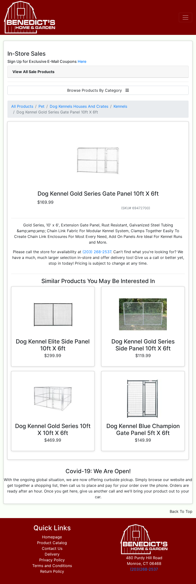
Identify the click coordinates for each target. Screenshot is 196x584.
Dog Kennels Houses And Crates (79, 106)
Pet (41, 106)
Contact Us (52, 548)
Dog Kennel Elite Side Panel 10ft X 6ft (53, 345)
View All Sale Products (33, 71)
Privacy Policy (52, 559)
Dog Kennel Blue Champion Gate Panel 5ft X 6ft (143, 429)
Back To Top (181, 511)
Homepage (52, 537)
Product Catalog (52, 542)
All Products (22, 106)
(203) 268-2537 (96, 251)
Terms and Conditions (52, 565)
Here (82, 61)
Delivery (52, 554)
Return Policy (52, 571)
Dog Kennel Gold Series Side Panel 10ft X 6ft (143, 345)
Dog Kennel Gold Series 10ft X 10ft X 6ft (53, 429)
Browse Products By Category (96, 90)
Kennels (120, 106)
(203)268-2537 (144, 569)
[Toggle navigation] (185, 17)
